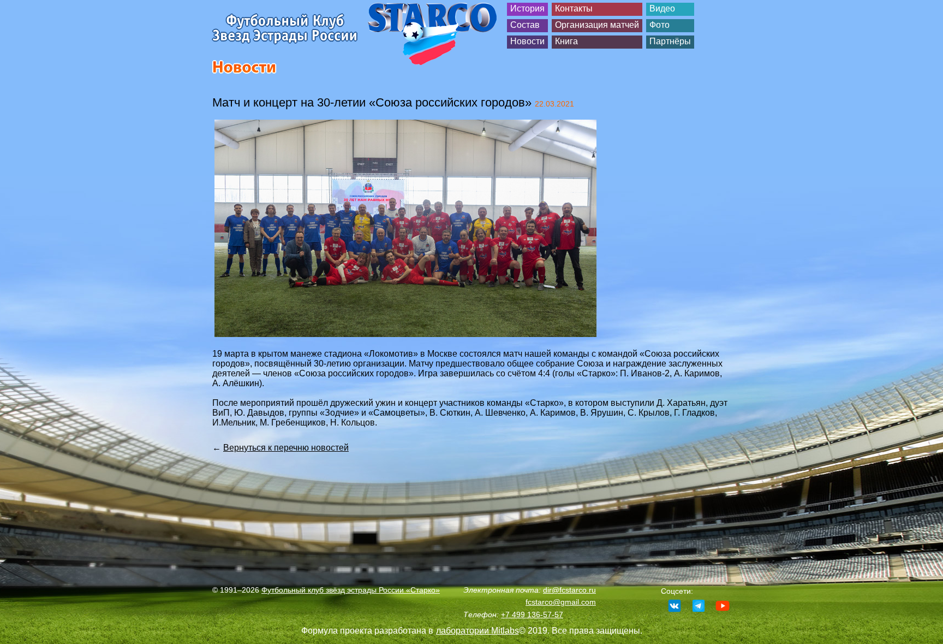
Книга (566, 41)
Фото (659, 24)
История (527, 8)
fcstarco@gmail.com (561, 602)
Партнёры (670, 41)
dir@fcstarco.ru (569, 590)
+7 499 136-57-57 (532, 614)
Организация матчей (597, 24)
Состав (525, 24)
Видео (662, 8)
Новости (527, 41)
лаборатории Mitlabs (477, 630)
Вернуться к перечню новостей (286, 447)
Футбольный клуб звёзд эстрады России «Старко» (350, 590)
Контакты (574, 8)
